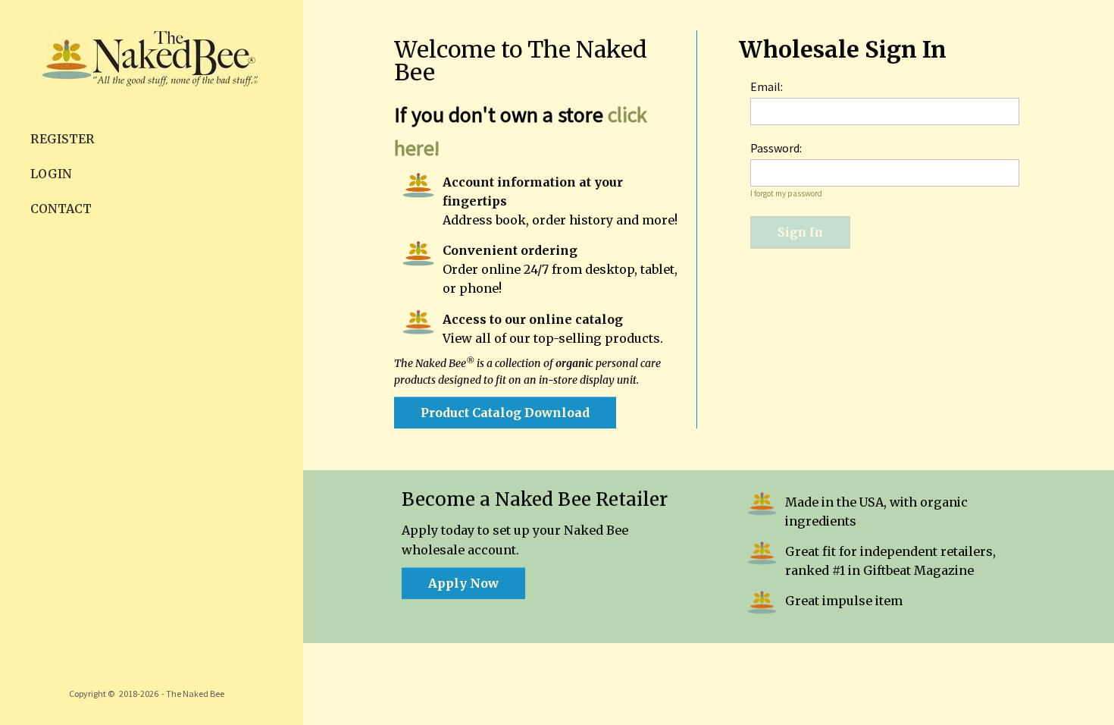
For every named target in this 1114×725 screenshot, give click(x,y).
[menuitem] (151, 139)
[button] (505, 412)
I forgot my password (786, 193)
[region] (151, 362)
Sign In (800, 232)
